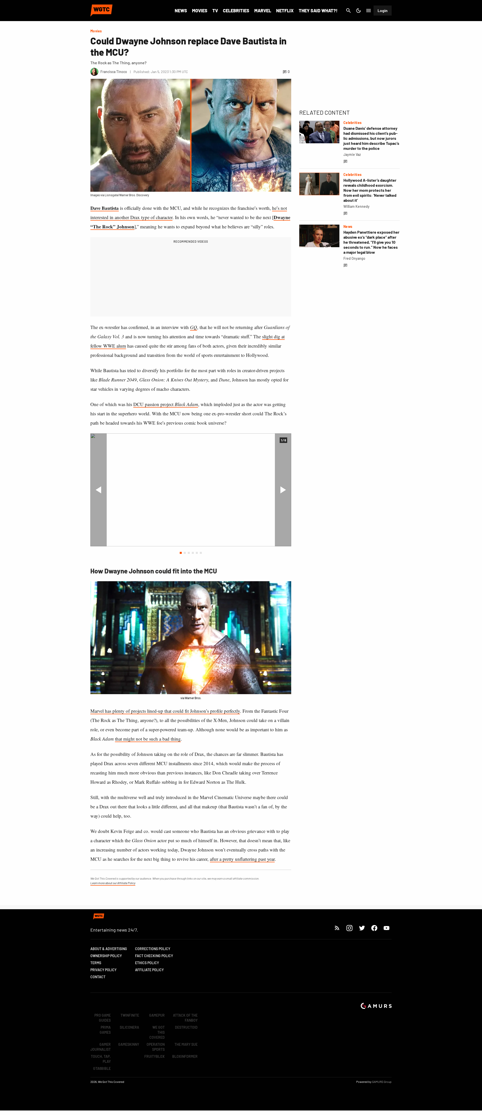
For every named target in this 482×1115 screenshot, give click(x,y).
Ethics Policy (147, 963)
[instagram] (349, 928)
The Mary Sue (186, 1044)
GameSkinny (128, 1044)
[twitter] (361, 928)
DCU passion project (165, 404)
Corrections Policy (152, 949)
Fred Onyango (354, 258)
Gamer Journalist (100, 1047)
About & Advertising (108, 949)
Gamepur (157, 1015)
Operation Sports (156, 1047)
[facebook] (374, 928)
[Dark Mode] (358, 11)
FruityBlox (154, 1056)
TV (215, 10)
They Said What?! (318, 10)
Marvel (262, 10)
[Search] (348, 11)
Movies (199, 10)
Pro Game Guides (102, 1017)
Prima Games (105, 1029)
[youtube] (386, 928)
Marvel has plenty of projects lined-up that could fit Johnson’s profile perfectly (165, 711)
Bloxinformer (185, 1056)
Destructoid (186, 1027)
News (181, 10)
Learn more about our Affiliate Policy (112, 883)
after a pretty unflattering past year (242, 859)
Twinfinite (129, 1015)
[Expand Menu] (369, 11)
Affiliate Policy (149, 970)
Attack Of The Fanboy (185, 1017)
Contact (97, 977)
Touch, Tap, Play (101, 1059)
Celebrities (236, 10)
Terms (95, 963)
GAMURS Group (382, 1081)
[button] (181, 553)
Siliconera (129, 1027)
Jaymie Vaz (352, 154)
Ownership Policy (106, 956)
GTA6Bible (102, 1068)
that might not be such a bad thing (148, 739)
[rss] (337, 928)
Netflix (285, 10)
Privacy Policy (103, 970)
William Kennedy (356, 206)
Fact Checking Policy (154, 956)
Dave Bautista (104, 208)
